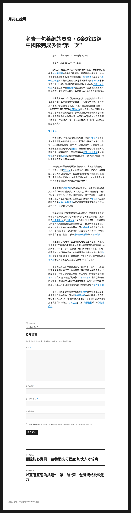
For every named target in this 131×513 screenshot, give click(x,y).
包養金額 (52, 130)
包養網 (74, 148)
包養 (50, 155)
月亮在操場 (17, 19)
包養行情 (71, 87)
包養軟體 (96, 234)
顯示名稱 (30, 386)
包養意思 (93, 138)
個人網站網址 (31, 411)
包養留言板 (80, 295)
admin (32, 323)
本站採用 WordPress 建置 (29, 502)
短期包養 (67, 188)
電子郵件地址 (32, 399)
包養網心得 (75, 109)
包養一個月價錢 (90, 152)
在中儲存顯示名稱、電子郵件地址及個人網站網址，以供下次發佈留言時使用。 (60, 424)
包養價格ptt (86, 277)
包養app (66, 170)
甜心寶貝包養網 (81, 234)
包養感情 (73, 302)
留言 (28, 348)
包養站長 (70, 220)
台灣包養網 (98, 284)
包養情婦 (95, 80)
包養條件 (87, 77)
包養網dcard (58, 220)
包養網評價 (57, 73)
